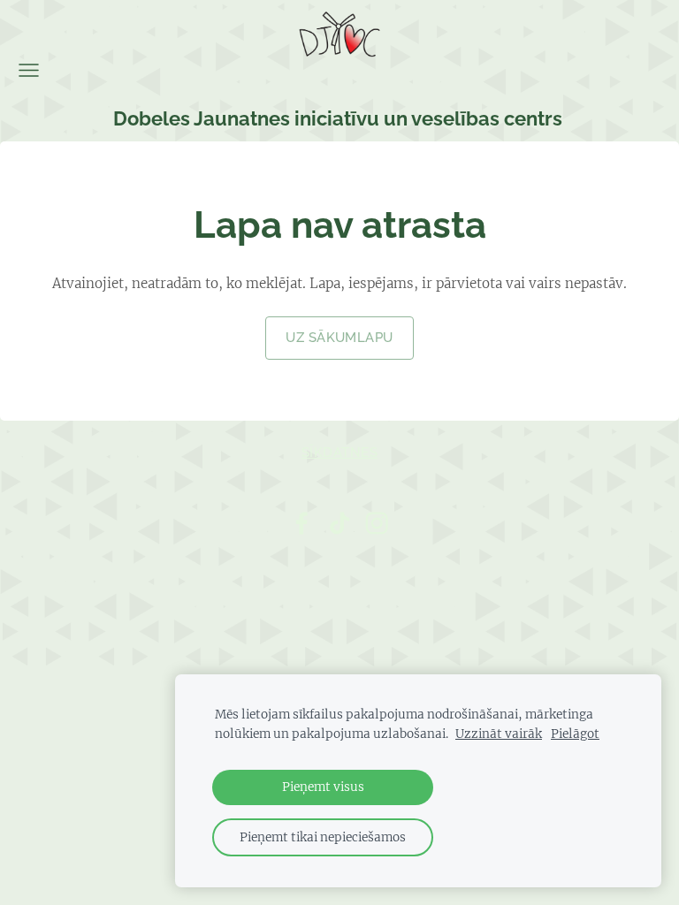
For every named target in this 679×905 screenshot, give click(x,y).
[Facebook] (301, 523)
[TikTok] (339, 523)
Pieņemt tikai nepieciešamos (323, 837)
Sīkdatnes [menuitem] (339, 452)
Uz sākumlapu (339, 338)
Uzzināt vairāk (498, 733)
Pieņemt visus (323, 787)
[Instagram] (376, 523)
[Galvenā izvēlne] (28, 70)
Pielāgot (575, 733)
